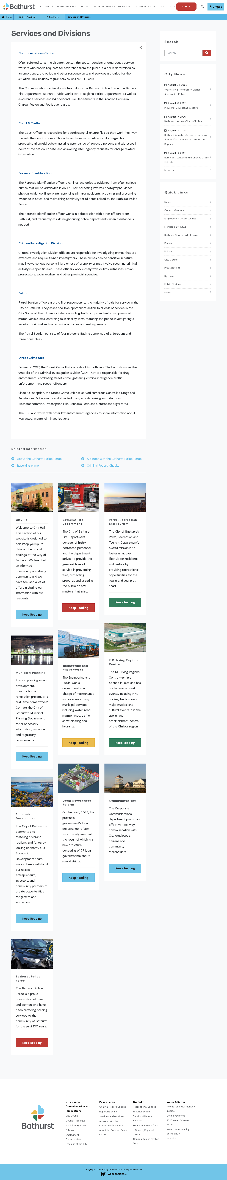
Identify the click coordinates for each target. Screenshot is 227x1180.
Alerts (186, 6)
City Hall (45, 6)
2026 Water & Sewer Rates (178, 1122)
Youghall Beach (141, 1111)
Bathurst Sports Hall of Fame (181, 235)
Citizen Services (65, 6)
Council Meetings (174, 210)
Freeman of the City (76, 1144)
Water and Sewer (103, 6)
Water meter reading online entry (178, 1131)
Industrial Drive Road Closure (181, 107)
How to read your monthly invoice (181, 1108)
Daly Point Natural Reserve (143, 1118)
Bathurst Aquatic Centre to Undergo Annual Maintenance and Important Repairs (185, 139)
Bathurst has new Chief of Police (183, 121)
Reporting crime (26, 465)
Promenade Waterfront (145, 1125)
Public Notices (172, 284)
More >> (169, 170)
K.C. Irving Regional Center (143, 1132)
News (167, 202)
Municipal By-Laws (175, 226)
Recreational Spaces (144, 1106)
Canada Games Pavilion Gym (146, 1141)
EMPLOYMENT (125, 6)
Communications (146, 6)
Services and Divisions (111, 1116)
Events (168, 243)
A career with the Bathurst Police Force (113, 459)
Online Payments (176, 1115)
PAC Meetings (172, 267)
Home (8, 17)
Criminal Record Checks (101, 465)
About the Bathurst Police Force (38, 459)
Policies (168, 251)
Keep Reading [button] (32, 614)
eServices (172, 1138)
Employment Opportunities (180, 218)
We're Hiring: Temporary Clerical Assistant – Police (182, 92)
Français (216, 7)
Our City (84, 6)
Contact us (166, 6)
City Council (171, 259)
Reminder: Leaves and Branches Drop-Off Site (186, 160)
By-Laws (169, 276)
